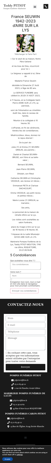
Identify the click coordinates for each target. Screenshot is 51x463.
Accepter (7, 459)
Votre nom (15, 272)
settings (20, 455)
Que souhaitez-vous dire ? (22, 261)
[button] (35, 7)
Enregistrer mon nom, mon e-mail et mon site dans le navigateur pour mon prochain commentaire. (25, 284)
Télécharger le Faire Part (25, 54)
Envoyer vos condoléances (24, 291)
